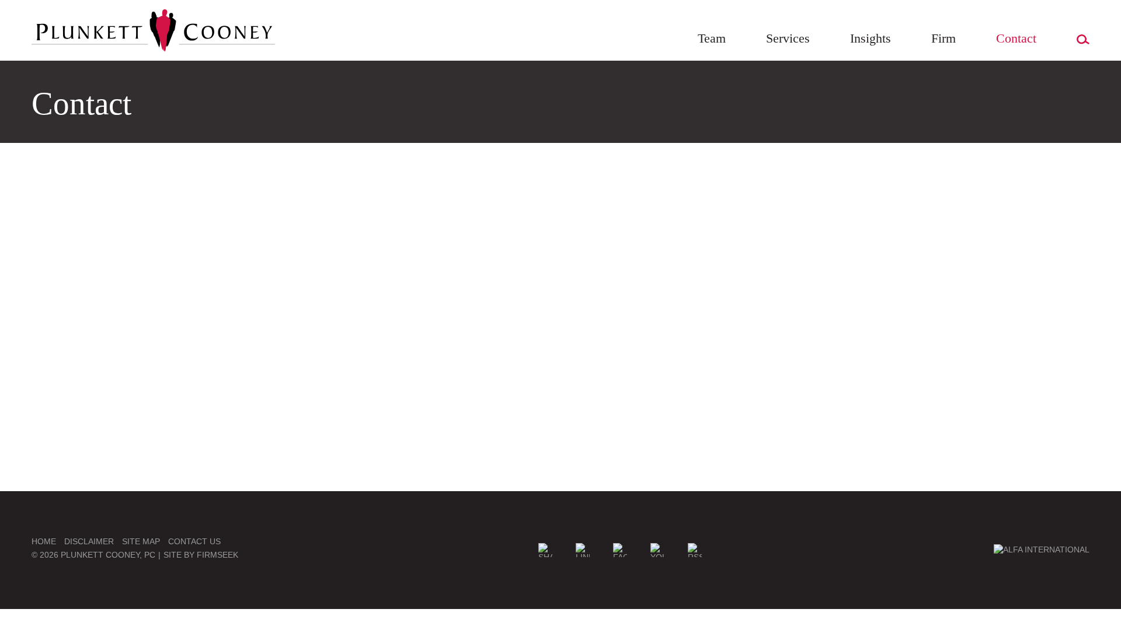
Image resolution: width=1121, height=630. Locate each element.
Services (788, 38)
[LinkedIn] (583, 550)
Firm (943, 38)
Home (44, 541)
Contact (1016, 38)
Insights (870, 38)
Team (712, 38)
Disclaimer (89, 541)
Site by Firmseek (200, 554)
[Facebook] (620, 550)
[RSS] (695, 550)
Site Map (141, 541)
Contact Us (194, 541)
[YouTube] (657, 550)
